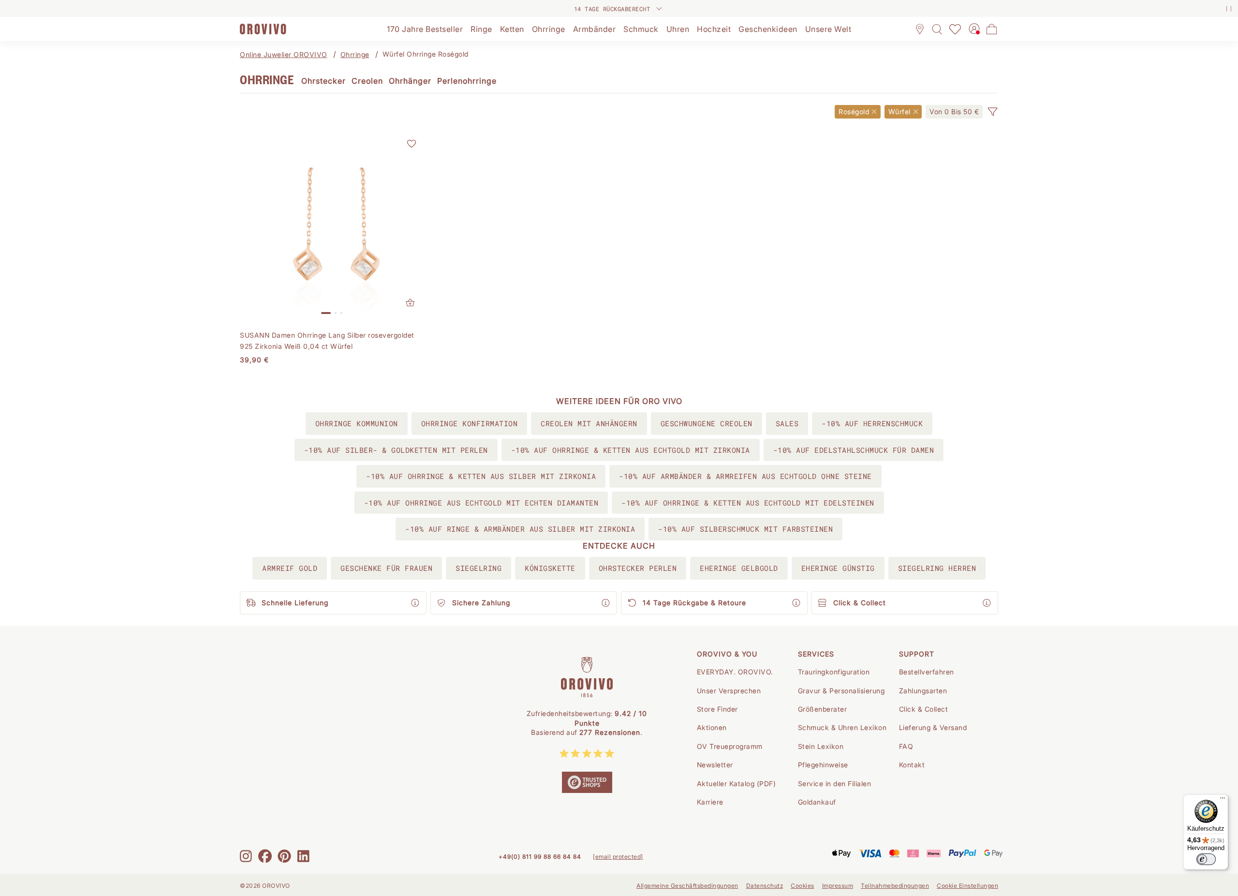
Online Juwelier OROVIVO (283, 54)
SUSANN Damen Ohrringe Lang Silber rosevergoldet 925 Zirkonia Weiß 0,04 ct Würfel (327, 340)
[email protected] (618, 856)
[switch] (1206, 859)
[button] (992, 111)
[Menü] (1222, 800)
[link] (954, 112)
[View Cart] (992, 29)
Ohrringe (354, 54)
